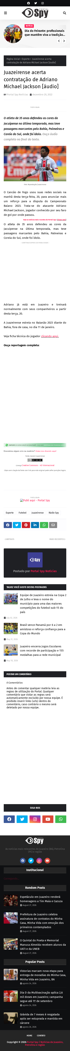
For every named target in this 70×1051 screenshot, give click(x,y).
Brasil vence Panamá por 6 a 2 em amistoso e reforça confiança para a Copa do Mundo (42, 629)
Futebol (23, 512)
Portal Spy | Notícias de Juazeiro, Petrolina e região (44, 1043)
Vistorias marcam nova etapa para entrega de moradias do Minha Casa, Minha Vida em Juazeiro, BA (43, 975)
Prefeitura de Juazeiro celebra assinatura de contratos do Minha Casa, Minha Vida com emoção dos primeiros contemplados (42, 921)
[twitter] (35, 3)
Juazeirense (38, 512)
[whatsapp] (60, 819)
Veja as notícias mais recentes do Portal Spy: (39, 220)
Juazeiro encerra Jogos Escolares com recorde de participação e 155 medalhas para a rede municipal (42, 651)
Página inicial (13, 59)
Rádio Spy (54, 512)
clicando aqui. (50, 336)
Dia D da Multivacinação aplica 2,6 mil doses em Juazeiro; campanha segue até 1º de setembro (41, 997)
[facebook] (28, 3)
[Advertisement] (35, 271)
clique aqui (61, 220)
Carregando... (11, 878)
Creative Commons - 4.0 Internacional (38, 465)
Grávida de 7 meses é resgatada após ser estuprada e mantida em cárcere (41, 1019)
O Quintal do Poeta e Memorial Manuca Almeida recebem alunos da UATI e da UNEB (43, 945)
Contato (41, 1035)
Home (29, 1035)
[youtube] (47, 819)
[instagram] (42, 3)
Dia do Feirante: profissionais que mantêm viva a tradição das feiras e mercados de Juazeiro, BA (44, 33)
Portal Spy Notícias (17, 94)
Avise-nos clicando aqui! (45, 451)
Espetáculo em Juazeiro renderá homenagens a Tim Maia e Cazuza (41, 899)
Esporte (26, 59)
